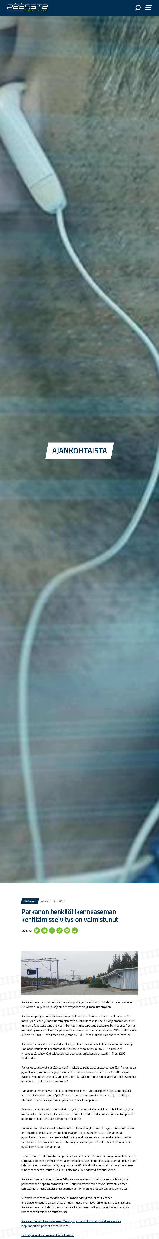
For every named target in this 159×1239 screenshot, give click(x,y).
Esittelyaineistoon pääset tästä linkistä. (47, 1235)
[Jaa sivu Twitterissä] (37, 930)
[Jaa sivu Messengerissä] (67, 930)
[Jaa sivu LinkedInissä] (44, 930)
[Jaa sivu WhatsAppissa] (59, 930)
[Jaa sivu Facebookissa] (52, 930)
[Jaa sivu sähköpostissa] (74, 930)
